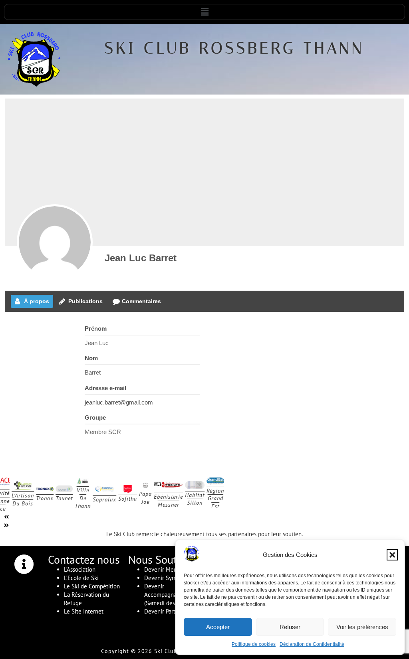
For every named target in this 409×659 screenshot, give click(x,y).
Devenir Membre (165, 569)
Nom (91, 358)
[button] (392, 555)
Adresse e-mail (105, 388)
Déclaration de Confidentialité (312, 644)
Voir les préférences (362, 626)
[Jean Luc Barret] (55, 242)
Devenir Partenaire (167, 611)
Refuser (290, 626)
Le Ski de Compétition (92, 586)
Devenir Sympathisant (172, 578)
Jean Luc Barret (141, 258)
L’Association (79, 569)
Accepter (218, 626)
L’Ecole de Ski (81, 578)
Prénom (96, 328)
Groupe (95, 417)
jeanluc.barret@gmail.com (119, 402)
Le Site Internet (83, 611)
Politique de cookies (254, 644)
